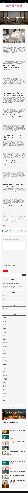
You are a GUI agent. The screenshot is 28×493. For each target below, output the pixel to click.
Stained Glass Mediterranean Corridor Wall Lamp (9, 287)
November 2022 (5, 378)
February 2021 (5, 403)
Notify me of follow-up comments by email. (9, 265)
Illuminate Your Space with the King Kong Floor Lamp (21, 231)
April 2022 (4, 385)
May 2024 (4, 353)
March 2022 (4, 386)
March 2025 (4, 339)
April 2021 (4, 401)
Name (4, 250)
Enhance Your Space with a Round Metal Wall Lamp (6, 231)
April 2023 (4, 371)
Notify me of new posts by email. (8, 267)
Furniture (4, 295)
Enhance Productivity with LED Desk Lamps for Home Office (17, 462)
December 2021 (5, 390)
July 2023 (4, 367)
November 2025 (5, 328)
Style (3, 299)
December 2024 (5, 343)
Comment (4, 241)
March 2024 (4, 356)
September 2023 (5, 364)
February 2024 (5, 357)
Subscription (4, 309)
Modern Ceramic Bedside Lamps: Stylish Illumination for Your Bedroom (12, 286)
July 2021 (4, 397)
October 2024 (5, 346)
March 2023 (4, 372)
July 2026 (4, 317)
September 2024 (5, 347)
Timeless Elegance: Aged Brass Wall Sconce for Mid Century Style (11, 283)
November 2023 (5, 361)
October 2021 (5, 393)
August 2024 (4, 349)
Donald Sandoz (5, 45)
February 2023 (5, 374)
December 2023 (5, 360)
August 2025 (4, 332)
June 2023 (4, 368)
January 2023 (5, 375)
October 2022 (5, 379)
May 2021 (4, 400)
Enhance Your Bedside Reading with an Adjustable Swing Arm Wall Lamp (17, 481)
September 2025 (5, 331)
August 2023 (4, 365)
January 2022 (5, 389)
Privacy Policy (5, 308)
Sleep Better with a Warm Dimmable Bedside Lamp (17, 485)
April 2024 (4, 354)
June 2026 (4, 318)
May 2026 (4, 320)
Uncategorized (5, 300)
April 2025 (4, 338)
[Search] (26, 2)
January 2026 (5, 325)
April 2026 (4, 321)
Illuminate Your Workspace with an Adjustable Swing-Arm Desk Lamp (17, 476)
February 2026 (5, 324)
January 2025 (5, 342)
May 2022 (4, 383)
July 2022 (4, 382)
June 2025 (4, 335)
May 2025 (4, 336)
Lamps (4, 225)
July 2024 (4, 350)
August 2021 (4, 396)
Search (24, 274)
